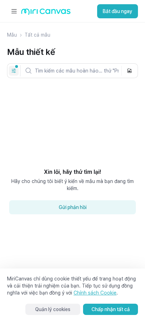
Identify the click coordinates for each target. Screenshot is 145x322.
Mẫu (12, 35)
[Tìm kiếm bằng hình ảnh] (129, 71)
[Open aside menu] (14, 11)
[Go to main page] (46, 13)
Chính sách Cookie (95, 293)
